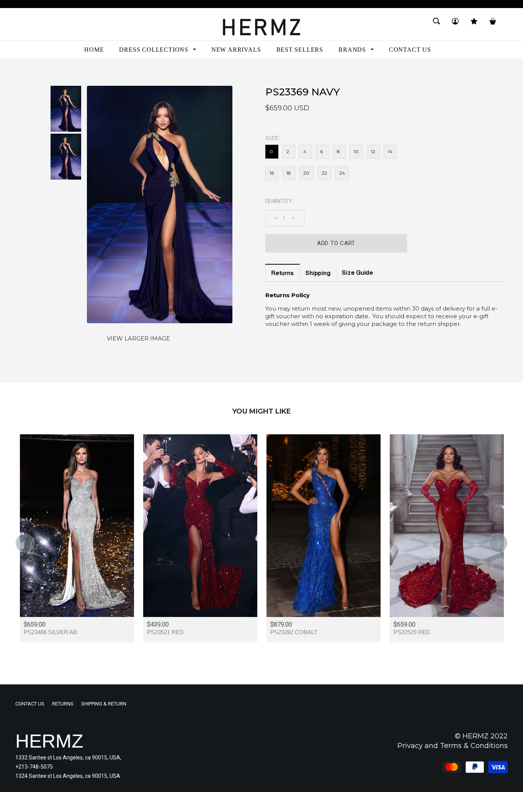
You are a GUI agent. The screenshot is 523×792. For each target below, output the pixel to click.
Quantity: (279, 201)
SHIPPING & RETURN (103, 704)
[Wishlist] (474, 24)
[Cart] (493, 24)
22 (324, 173)
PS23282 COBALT (293, 632)
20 (306, 173)
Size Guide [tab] (357, 273)
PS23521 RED (165, 632)
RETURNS (63, 704)
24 (342, 173)
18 (288, 173)
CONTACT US (29, 704)
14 (390, 151)
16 (272, 173)
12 (373, 151)
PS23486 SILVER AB (50, 632)
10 (356, 151)
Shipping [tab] (318, 274)
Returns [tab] (282, 274)
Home (22, 72)
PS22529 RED (412, 632)
